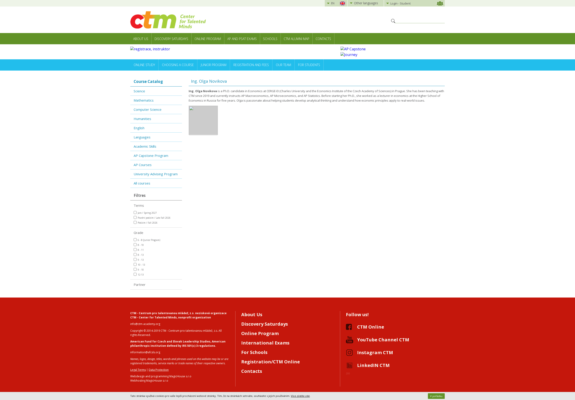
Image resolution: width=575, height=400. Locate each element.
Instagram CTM (375, 352)
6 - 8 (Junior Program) (149, 240)
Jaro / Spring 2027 (147, 212)
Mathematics (144, 100)
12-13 (141, 274)
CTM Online (370, 327)
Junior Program (213, 65)
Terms (139, 205)
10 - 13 (141, 264)
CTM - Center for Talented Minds (153, 317)
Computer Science (147, 109)
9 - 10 (141, 269)
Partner (140, 284)
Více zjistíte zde (300, 396)
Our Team (283, 65)
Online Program (208, 39)
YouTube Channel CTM (383, 340)
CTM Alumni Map (296, 39)
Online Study (144, 65)
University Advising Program (156, 174)
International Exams (265, 343)
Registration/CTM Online (270, 362)
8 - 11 (141, 249)
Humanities (142, 118)
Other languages (366, 3)
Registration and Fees (251, 65)
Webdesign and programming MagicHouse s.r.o (160, 376)
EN (332, 3)
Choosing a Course (178, 65)
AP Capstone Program (151, 155)
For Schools (254, 352)
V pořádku (436, 396)
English (139, 128)
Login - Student (400, 3)
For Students (309, 65)
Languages (142, 137)
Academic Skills (145, 146)
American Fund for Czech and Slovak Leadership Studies (170, 341)
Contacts (323, 39)
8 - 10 (141, 245)
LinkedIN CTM (373, 365)
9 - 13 (141, 259)
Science (139, 91)
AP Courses (143, 164)
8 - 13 (141, 254)
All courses (142, 183)
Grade (138, 232)
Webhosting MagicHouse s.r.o (149, 380)
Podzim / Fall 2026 (147, 222)
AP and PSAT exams (242, 39)
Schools (270, 39)
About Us (140, 39)
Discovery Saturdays (171, 39)
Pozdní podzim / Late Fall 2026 (154, 217)
